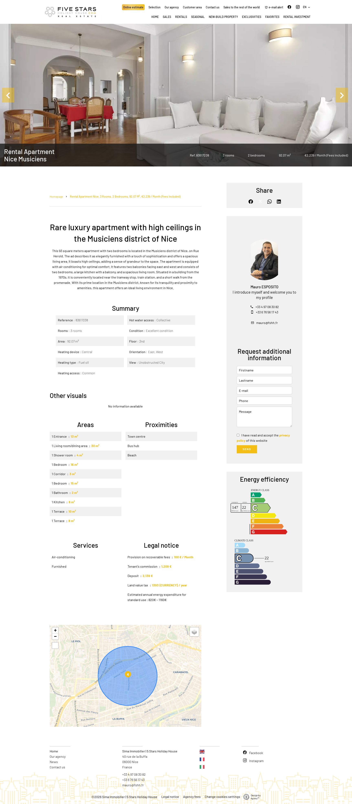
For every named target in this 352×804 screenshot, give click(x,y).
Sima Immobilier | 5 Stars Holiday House (149, 751)
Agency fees (192, 796)
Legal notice (170, 796)
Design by (256, 797)
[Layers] (194, 631)
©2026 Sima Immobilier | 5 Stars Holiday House (124, 797)
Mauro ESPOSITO (264, 286)
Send (247, 449)
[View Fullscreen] (55, 645)
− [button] (55, 636)
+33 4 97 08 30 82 (267, 307)
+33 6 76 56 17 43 (267, 312)
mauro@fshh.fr (267, 323)
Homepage (56, 196)
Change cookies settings (222, 796)
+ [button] (55, 630)
